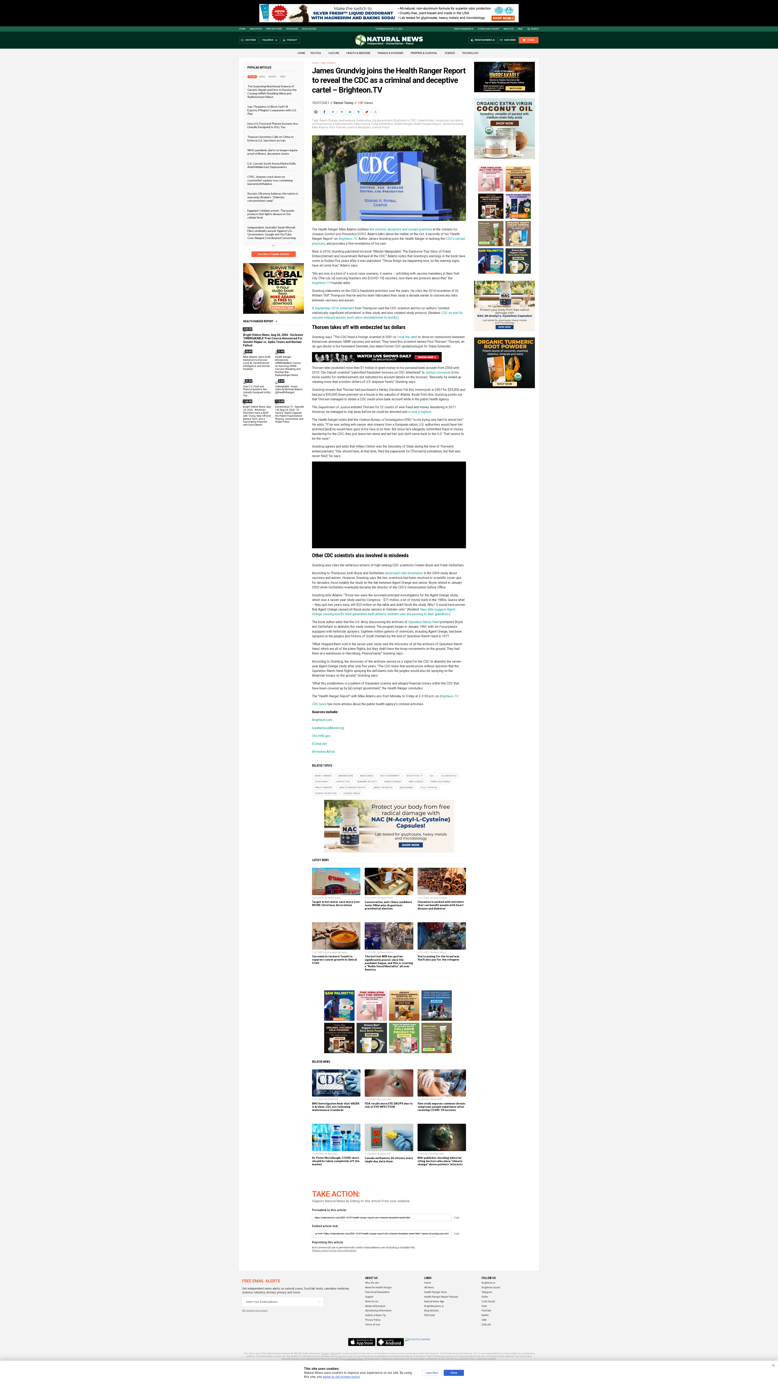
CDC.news (319, 704)
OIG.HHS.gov (321, 736)
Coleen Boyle (425, 120)
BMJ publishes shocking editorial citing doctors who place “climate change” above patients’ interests (440, 1161)
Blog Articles (431, 1310)
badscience (364, 120)
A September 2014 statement (333, 308)
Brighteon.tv (401, 120)
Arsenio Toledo (440, 898)
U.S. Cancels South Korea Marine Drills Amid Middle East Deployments (271, 165)
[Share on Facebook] (325, 112)
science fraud (380, 127)
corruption (456, 120)
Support (369, 1296)
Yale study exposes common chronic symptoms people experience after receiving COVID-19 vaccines (441, 1107)
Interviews (292, 29)
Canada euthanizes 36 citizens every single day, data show (389, 1159)
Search (535, 29)
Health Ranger (403, 123)
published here (354, 1359)
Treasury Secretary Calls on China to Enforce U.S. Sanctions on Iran (270, 138)
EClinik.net (319, 744)
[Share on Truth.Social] (359, 112)
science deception (359, 127)
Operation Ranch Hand (423, 622)
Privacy (325, 1353)
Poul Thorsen (337, 127)
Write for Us (371, 1301)
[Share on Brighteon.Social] (316, 112)
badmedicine (347, 120)
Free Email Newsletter (377, 1292)
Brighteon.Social (491, 1287)
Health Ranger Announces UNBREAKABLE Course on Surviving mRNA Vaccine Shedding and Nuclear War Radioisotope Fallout (288, 366)
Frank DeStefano (382, 123)
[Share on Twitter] (333, 112)
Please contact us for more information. (334, 1250)
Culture (333, 53)
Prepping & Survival (424, 53)
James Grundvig (452, 123)
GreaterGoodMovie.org (328, 728)
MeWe (485, 1315)
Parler (485, 1296)
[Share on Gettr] (367, 112)
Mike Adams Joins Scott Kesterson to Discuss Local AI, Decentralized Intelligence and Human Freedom (256, 363)
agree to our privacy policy (341, 1377)
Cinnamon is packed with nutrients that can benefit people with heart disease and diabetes (441, 905)
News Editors (386, 952)
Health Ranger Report (258, 321)
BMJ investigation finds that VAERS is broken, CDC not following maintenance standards (335, 1107)
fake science (362, 123)
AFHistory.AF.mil (323, 752)
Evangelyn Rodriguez (337, 952)
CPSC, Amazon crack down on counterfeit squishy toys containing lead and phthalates (270, 180)
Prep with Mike (274, 29)
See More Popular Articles (273, 254)
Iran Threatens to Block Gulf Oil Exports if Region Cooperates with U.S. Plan (272, 110)
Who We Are (372, 1282)
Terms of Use (372, 1324)
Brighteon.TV (321, 283)
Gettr (484, 1306)
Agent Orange (329, 120)
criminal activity (322, 123)
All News (429, 1287)
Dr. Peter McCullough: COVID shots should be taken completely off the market (335, 1161)
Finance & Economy (390, 53)
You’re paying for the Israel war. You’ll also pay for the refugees (439, 958)
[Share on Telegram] (342, 112)
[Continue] (318, 1301)
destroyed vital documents (404, 573)
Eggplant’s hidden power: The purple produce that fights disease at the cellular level (270, 214)
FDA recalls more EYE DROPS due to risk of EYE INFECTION (389, 1105)
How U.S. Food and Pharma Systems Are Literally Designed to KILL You (272, 125)
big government (382, 120)
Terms (334, 1353)
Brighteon (256, 29)
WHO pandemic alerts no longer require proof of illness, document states (272, 151)
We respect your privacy (255, 1310)
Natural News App (434, 1301)
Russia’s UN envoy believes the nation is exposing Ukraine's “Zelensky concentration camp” (272, 197)
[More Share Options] (376, 112)
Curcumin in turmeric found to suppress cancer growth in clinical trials (334, 959)
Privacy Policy (372, 1320)
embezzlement (343, 123)
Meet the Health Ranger (378, 1287)
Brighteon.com (322, 720)
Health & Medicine (358, 53)
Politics (316, 53)
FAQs (520, 29)
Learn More (432, 1372)
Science (450, 53)
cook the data (407, 337)
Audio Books (309, 29)
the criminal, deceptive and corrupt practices (401, 229)
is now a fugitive (419, 412)
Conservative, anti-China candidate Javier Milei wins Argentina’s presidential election (388, 905)
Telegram (487, 1292)
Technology (470, 53)
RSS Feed (429, 1315)
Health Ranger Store (435, 1292)
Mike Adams (320, 127)
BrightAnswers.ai (463, 29)
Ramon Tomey (343, 103)
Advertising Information (378, 1310)
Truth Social (488, 1301)
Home (242, 29)
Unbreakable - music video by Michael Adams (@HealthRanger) (288, 389)
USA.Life (486, 1324)
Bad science (329, 63)
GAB (484, 1320)
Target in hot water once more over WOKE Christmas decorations (336, 903)
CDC (413, 120)
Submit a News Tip (375, 1315)
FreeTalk (486, 1310)
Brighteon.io (488, 1282)
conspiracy (442, 120)
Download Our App (488, 29)
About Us (508, 29)
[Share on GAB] (350, 112)
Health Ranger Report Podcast (441, 1296)
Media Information (375, 1306)
